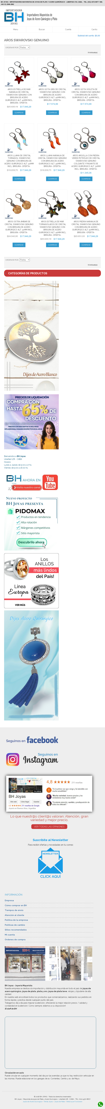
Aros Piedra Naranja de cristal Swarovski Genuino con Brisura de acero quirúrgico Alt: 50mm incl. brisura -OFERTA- (86, 226)
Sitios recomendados (16, 930)
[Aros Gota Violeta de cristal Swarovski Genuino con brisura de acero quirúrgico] (86, 72)
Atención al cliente (14, 915)
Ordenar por (11, 48)
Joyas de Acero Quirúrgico (32, 1102)
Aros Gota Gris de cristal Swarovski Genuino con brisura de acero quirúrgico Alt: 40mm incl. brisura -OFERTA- (52, 94)
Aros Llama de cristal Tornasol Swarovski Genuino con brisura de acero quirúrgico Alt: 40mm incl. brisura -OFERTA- (19, 160)
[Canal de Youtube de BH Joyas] (52, 482)
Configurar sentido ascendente (32, 48)
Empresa (9, 900)
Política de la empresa (16, 920)
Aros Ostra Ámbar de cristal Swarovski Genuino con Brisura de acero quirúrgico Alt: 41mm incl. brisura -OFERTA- (19, 226)
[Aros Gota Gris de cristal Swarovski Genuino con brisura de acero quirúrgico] (53, 72)
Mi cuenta (10, 935)
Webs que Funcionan (74, 1102)
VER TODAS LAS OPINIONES (49, 826)
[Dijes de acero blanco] (52, 336)
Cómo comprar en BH (16, 905)
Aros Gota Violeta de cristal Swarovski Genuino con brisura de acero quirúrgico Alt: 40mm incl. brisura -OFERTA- (86, 94)
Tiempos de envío (14, 910)
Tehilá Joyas (48, 1102)
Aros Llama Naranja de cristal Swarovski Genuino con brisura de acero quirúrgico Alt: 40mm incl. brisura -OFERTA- (52, 160)
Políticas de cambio (15, 925)
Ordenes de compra (15, 939)
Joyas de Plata (59, 1102)
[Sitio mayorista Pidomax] (52, 523)
